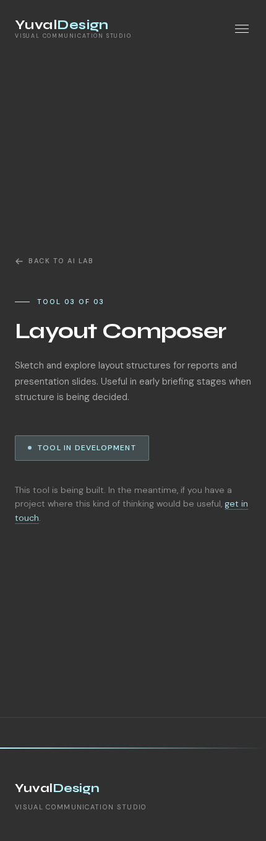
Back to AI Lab (61, 260)
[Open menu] (242, 28)
